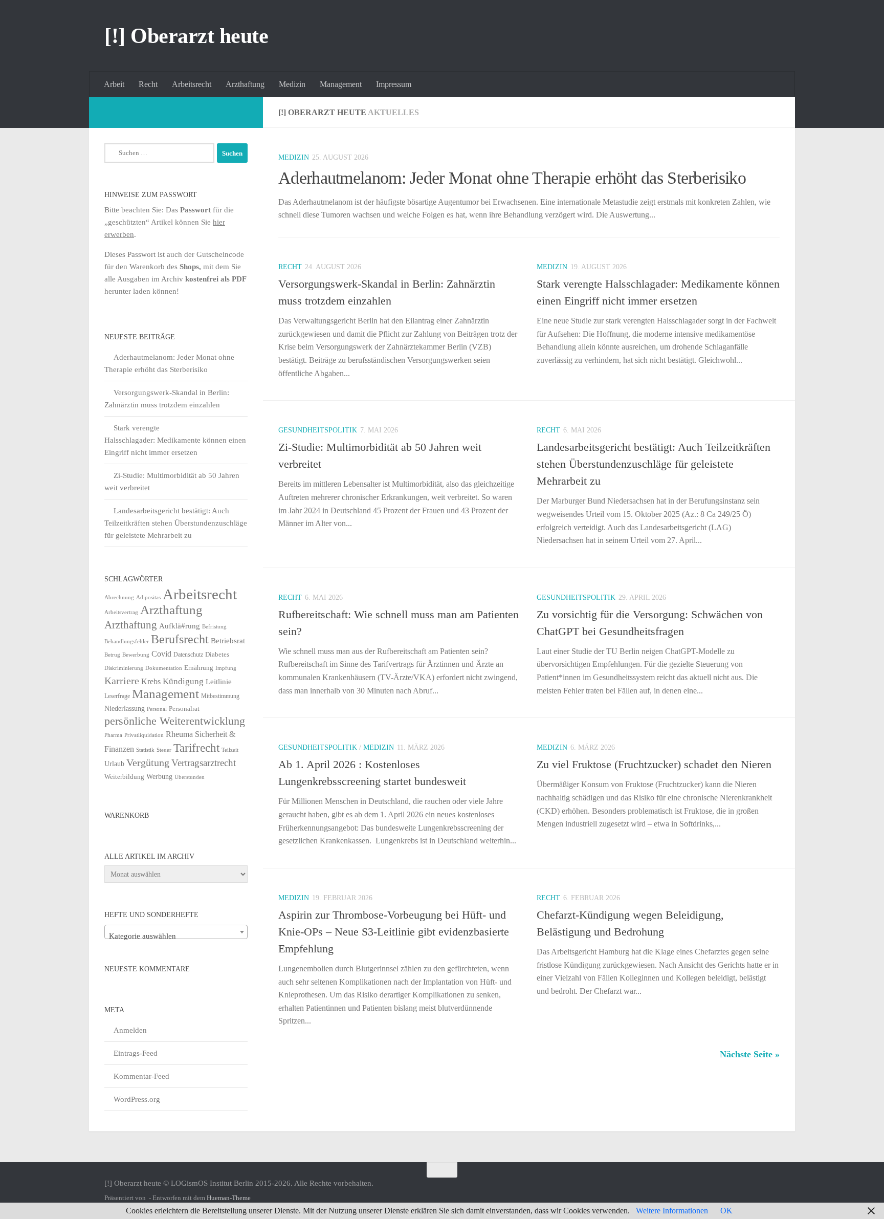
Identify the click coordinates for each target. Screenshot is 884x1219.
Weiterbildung (124, 776)
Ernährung (198, 667)
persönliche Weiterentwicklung (174, 721)
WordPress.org (137, 1099)
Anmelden (130, 1030)
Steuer (164, 750)
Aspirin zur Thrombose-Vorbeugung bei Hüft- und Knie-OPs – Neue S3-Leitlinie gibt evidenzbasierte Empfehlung (393, 931)
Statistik (145, 750)
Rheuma (179, 734)
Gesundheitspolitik (317, 430)
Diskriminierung (123, 668)
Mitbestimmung (220, 696)
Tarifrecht (196, 747)
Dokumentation (163, 668)
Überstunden (189, 777)
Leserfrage (117, 696)
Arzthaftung (245, 84)
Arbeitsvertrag (121, 612)
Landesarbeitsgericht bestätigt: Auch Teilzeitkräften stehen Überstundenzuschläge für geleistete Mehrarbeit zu (653, 464)
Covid (161, 653)
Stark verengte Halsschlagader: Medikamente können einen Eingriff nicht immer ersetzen (175, 440)
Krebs (151, 681)
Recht (148, 84)
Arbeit (114, 84)
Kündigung (183, 681)
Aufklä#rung (179, 625)
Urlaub (114, 764)
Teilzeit (230, 750)
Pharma (113, 735)
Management (341, 84)
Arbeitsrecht (191, 84)
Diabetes (217, 654)
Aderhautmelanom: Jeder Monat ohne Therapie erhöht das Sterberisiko (512, 177)
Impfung (225, 668)
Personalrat (184, 708)
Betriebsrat (228, 641)
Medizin (292, 84)
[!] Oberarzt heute (186, 36)
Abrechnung (119, 597)
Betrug (112, 654)
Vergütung (147, 762)
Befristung (214, 626)
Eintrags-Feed (136, 1053)
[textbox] (176, 936)
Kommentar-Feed (141, 1076)
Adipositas (148, 597)
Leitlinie (219, 681)
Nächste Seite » (750, 1054)
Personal (157, 709)
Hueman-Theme (229, 1198)
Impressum (393, 84)
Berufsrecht (180, 639)
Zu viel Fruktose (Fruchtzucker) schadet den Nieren (654, 764)
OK (726, 1210)
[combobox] (176, 932)
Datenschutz (188, 654)
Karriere (121, 680)
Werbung (159, 776)
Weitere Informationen (672, 1210)
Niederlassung (124, 708)
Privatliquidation (144, 735)
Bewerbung (135, 655)
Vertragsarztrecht (203, 762)
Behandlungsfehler (126, 641)
